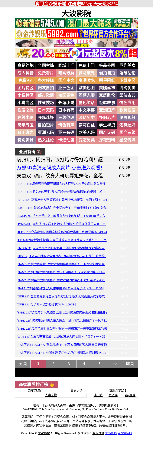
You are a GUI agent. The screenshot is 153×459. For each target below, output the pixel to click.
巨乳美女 (127, 65)
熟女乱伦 (46, 140)
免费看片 (46, 73)
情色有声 (66, 125)
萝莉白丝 (87, 125)
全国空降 (46, 65)
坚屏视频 (127, 117)
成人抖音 (25, 73)
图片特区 (25, 88)
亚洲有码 (66, 132)
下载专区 (127, 80)
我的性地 (98, 433)
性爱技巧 (46, 103)
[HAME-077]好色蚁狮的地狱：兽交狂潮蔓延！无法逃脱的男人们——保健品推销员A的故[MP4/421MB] (84, 272)
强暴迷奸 (46, 117)
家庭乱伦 (107, 95)
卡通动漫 (66, 140)
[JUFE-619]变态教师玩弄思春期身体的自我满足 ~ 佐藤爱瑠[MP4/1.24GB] (64, 232)
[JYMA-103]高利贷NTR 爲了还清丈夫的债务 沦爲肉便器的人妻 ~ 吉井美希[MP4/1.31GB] (75, 224)
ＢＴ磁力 (25, 132)
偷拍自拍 (107, 73)
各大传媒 (46, 80)
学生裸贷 (107, 125)
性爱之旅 (25, 110)
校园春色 (66, 95)
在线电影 (25, 117)
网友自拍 (46, 88)
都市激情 (46, 95)
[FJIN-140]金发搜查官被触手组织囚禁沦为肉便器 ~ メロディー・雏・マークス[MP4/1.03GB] (77, 336)
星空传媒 (127, 140)
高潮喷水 (87, 80)
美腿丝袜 (107, 88)
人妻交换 (51, 395)
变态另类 (87, 140)
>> (115, 363)
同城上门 (66, 65)
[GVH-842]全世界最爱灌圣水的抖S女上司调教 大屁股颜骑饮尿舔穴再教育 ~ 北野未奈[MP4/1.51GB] (82, 296)
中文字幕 (87, 110)
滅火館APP (125, 433)
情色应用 (127, 103)
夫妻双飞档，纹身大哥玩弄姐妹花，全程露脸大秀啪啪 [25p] (80, 175)
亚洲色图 (66, 88)
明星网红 (107, 80)
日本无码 (46, 110)
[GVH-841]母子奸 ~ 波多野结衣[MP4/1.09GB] (46, 304)
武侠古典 (127, 95)
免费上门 (87, 65)
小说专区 (25, 103)
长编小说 (66, 103)
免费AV (25, 80)
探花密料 (107, 140)
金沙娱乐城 (116, 395)
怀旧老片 (107, 117)
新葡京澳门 (35, 390)
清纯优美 (127, 88)
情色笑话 (87, 103)
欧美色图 (87, 88)
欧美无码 (87, 132)
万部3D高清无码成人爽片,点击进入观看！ (61, 167)
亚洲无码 (46, 132)
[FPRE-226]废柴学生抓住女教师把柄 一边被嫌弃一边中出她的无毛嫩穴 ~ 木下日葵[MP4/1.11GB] (80, 328)
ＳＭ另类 (87, 117)
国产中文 (66, 80)
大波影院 (76, 13)
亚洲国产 (107, 110)
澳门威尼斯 (101, 395)
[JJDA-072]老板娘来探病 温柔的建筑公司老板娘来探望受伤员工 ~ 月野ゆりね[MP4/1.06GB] (77, 240)
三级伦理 (66, 117)
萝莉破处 (87, 73)
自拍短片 (46, 125)
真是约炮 (25, 65)
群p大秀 (130, 395)
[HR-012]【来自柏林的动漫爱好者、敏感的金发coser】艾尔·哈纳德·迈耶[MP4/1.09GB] (73, 256)
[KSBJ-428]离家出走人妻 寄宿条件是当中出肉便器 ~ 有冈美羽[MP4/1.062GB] (67, 200)
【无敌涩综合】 (117, 390)
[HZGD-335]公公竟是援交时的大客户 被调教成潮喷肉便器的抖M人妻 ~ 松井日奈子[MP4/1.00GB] (80, 248)
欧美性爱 (127, 110)
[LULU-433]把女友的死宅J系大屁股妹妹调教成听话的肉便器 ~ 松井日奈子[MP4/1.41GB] (74, 191)
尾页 (130, 363)
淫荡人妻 (87, 95)
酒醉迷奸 (127, 125)
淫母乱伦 (127, 73)
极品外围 (107, 65)
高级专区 (25, 125)
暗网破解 (66, 73)
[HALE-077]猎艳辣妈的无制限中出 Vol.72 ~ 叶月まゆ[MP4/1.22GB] (60, 288)
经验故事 (107, 103)
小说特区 (25, 95)
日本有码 (66, 110)
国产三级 (127, 132)
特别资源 (25, 140)
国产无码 (107, 132)
